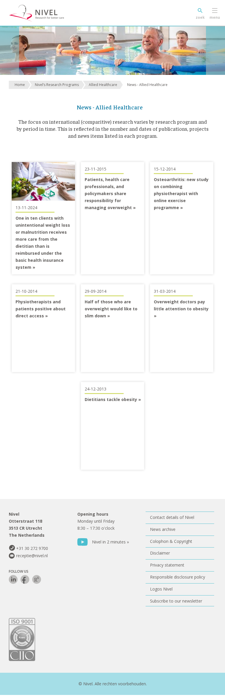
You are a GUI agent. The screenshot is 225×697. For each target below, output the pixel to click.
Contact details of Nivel (172, 517)
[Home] (45, 13)
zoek (200, 17)
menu (214, 17)
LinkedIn (13, 579)
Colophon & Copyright (171, 541)
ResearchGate (36, 579)
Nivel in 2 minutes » (110, 542)
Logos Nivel (161, 589)
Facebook (25, 579)
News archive (162, 529)
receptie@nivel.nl (32, 555)
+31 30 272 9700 (32, 548)
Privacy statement (167, 565)
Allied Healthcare (103, 84)
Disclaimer (160, 553)
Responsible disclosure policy (177, 577)
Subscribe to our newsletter (176, 601)
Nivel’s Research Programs (57, 84)
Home (20, 84)
